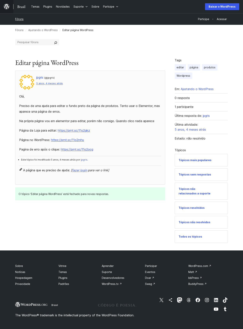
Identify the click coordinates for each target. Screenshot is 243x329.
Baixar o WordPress (222, 6)
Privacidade (22, 283)
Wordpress (183, 75)
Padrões (63, 283)
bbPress (195, 277)
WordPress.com (199, 265)
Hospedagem (23, 277)
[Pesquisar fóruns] (55, 42)
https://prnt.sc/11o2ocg (77, 149)
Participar (151, 265)
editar (180, 67)
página (194, 67)
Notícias (20, 272)
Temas (62, 272)
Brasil (54, 304)
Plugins (62, 277)
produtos (209, 67)
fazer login (79, 170)
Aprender (108, 265)
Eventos (150, 272)
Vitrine (62, 265)
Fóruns (19, 19)
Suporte (107, 272)
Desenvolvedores (113, 277)
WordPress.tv (112, 283)
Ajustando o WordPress (43, 30)
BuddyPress (197, 283)
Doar (149, 277)
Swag (150, 283)
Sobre (19, 265)
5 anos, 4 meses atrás (49, 83)
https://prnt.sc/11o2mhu (67, 140)
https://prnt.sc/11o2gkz (74, 130)
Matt (192, 272)
